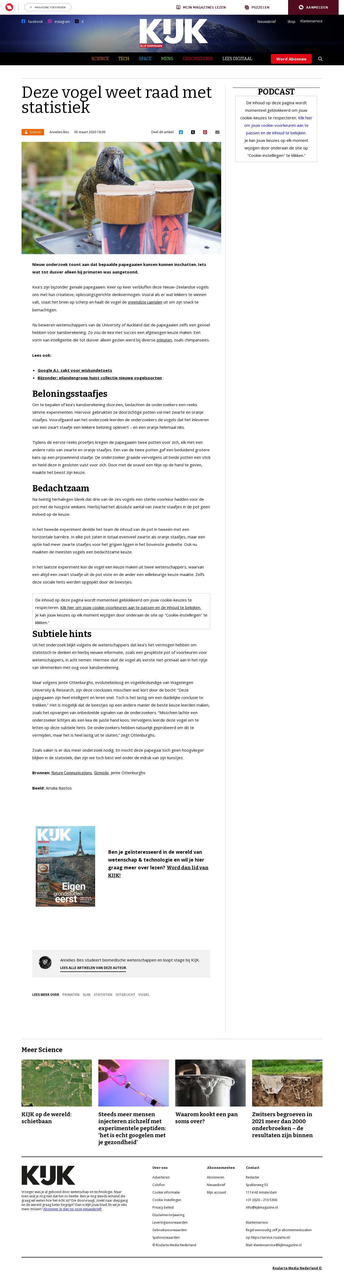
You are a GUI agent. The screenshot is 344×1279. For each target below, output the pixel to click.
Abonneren (215, 1177)
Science (100, 58)
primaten (164, 340)
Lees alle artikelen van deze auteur (93, 967)
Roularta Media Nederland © (297, 1268)
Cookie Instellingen (166, 1200)
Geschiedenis (198, 58)
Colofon (158, 1185)
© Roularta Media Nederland (174, 1245)
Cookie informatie (166, 1192)
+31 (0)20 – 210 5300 (261, 1200)
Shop (291, 22)
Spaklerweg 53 (257, 1185)
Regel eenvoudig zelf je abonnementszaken (279, 1230)
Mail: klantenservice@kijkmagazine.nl (274, 1245)
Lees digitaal (237, 58)
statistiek (103, 994)
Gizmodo (101, 772)
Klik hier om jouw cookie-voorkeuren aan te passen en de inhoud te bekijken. (130, 607)
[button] (313, 7)
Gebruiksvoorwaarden (169, 1230)
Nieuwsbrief (266, 22)
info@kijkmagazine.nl (262, 1207)
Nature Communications (71, 772)
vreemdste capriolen (145, 302)
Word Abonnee (291, 59)
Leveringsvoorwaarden (170, 1222)
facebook (35, 22)
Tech (124, 58)
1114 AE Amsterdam (261, 1192)
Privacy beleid (163, 1207)
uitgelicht (125, 994)
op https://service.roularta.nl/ (268, 1237)
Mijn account (216, 1192)
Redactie (252, 1177)
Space (145, 58)
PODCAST (276, 92)
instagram (62, 22)
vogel (143, 994)
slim (87, 994)
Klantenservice (311, 21)
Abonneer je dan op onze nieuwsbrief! (72, 1209)
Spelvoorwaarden (166, 1237)
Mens (167, 58)
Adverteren (161, 1177)
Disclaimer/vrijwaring (168, 1215)
